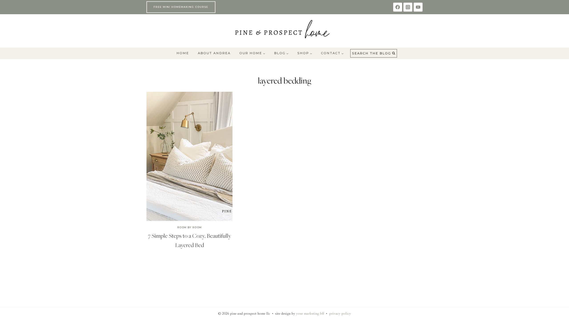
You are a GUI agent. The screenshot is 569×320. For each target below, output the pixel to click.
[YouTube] (418, 7)
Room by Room (189, 227)
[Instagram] (407, 7)
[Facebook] (397, 7)
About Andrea (214, 53)
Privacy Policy (340, 313)
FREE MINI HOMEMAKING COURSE (181, 6)
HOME (182, 53)
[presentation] (189, 156)
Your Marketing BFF (310, 313)
